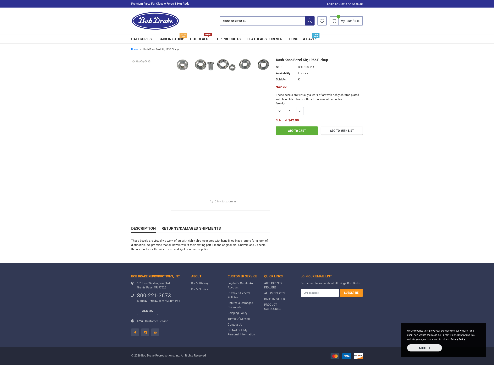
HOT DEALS (199, 39)
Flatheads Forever (265, 39)
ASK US (147, 311)
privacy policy (458, 339)
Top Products (228, 39)
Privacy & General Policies (239, 295)
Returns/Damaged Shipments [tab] (191, 228)
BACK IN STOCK (170, 39)
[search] (310, 21)
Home (134, 49)
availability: (283, 73)
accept (424, 348)
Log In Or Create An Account (240, 285)
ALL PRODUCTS (274, 293)
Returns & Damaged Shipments (240, 305)
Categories (141, 39)
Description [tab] (143, 228)
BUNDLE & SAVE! (302, 39)
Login (330, 4)
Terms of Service (239, 319)
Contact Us (235, 324)
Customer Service (156, 321)
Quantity (280, 103)
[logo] (155, 21)
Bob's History (199, 283)
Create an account (350, 4)
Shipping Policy (237, 313)
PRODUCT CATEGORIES (272, 307)
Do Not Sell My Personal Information (241, 332)
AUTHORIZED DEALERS (273, 285)
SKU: (279, 67)
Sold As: (281, 79)
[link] (322, 21)
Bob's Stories (199, 289)
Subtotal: (282, 120)
